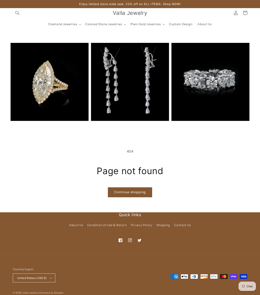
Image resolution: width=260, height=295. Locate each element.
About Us (76, 225)
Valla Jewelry (31, 292)
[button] (17, 12)
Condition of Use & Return (107, 225)
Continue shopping (130, 192)
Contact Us (182, 225)
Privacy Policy (142, 225)
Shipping (163, 225)
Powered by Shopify (51, 292)
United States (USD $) (32, 278)
